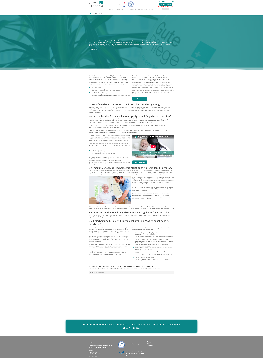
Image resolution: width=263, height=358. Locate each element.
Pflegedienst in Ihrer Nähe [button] (98, 272)
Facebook (150, 342)
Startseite (91, 13)
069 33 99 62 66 (167, 1)
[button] (94, 49)
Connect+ (166, 9)
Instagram (151, 344)
